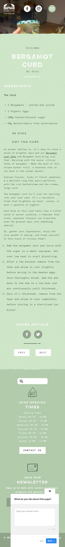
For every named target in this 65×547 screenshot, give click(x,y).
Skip (42, 541)
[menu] (52, 8)
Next (43, 352)
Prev (21, 352)
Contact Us (32, 450)
